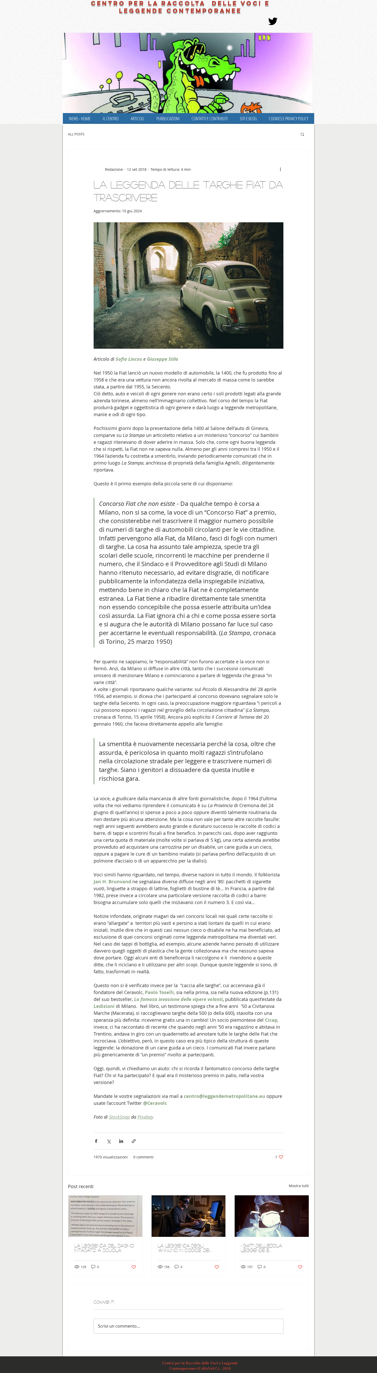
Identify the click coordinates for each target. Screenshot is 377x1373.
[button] (302, 134)
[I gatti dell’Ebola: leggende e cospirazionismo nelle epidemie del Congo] (272, 1216)
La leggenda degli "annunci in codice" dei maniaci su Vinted (184, 1247)
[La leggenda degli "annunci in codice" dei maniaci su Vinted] (189, 1216)
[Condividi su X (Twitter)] (108, 1141)
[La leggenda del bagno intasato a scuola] (105, 1216)
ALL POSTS (76, 134)
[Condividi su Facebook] (96, 1141)
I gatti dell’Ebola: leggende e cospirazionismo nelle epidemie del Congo (268, 1247)
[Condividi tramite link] (133, 1141)
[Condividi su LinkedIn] (121, 1141)
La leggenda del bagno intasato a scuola (104, 1247)
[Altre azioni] (280, 169)
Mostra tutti (299, 1185)
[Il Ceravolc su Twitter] (273, 21)
